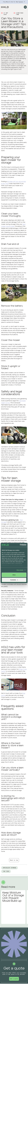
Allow (14, 574)
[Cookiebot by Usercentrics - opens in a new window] (20, 545)
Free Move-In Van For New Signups (13, 2)
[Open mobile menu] (25, 7)
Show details (20, 570)
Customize (13, 579)
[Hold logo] (5, 7)
